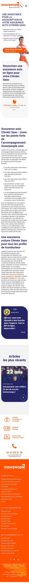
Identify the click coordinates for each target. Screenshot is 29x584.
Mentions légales (20, 572)
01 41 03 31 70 (14, 452)
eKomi (20, 576)
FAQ (8, 576)
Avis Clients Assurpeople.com (9, 489)
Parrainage (24, 564)
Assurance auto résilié (7, 540)
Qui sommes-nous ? (6, 564)
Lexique (3, 501)
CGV (18, 574)
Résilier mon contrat (6, 499)
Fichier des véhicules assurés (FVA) (10, 494)
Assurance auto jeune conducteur (10, 550)
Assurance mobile (6, 511)
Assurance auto (5, 538)
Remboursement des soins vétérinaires (11, 496)
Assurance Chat (5, 518)
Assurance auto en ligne (7, 545)
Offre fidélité (4, 486)
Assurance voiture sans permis (9, 513)
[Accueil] (10, 5)
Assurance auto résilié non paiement (11, 481)
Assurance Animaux (6, 516)
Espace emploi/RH (17, 564)
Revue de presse (14, 576)
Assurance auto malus (7, 548)
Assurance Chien (5, 521)
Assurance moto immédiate (8, 523)
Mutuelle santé (5, 526)
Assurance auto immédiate (8, 543)
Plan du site (23, 574)
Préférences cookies (10, 572)
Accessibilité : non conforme (9, 574)
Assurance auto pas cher (8, 553)
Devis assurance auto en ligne (9, 484)
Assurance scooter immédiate (9, 528)
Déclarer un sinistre (6, 491)
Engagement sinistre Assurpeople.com (11, 479)
